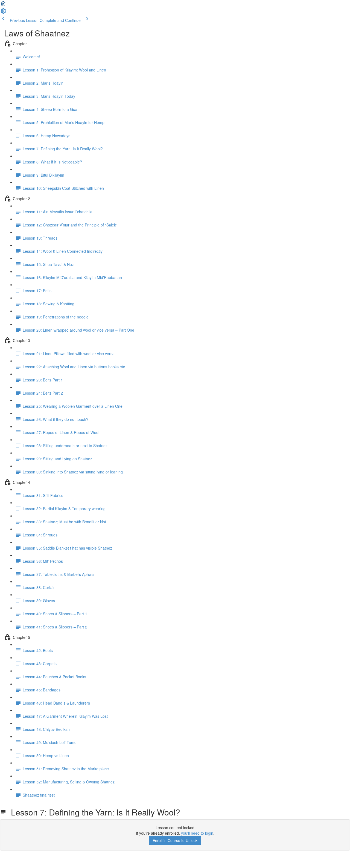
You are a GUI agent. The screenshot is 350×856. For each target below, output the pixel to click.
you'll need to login (197, 833)
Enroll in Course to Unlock (175, 840)
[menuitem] (3, 12)
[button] (3, 5)
